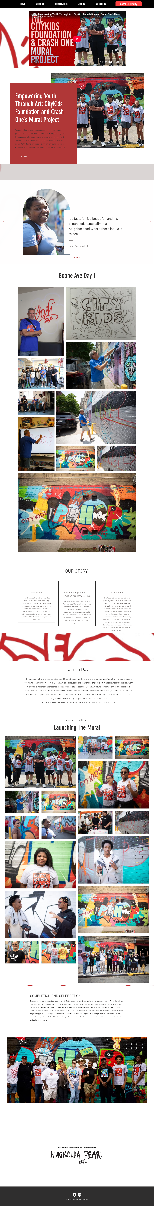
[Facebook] (74, 1195)
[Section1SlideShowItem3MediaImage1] (79, 257)
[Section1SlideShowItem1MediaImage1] (74, 257)
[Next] (148, 222)
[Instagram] (79, 1195)
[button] (40, 3)
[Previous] (6, 222)
